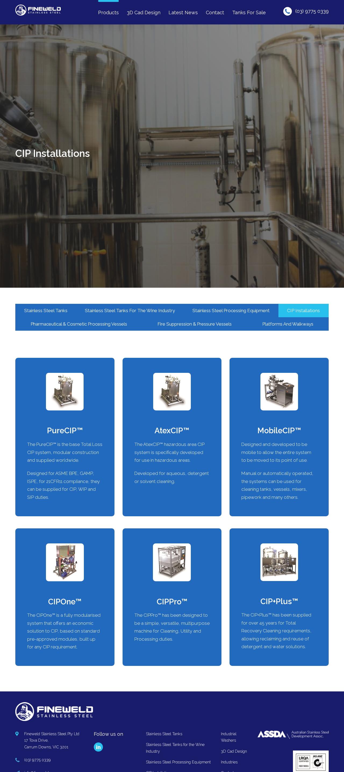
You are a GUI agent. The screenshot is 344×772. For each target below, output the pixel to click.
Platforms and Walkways (287, 324)
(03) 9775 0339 (312, 11)
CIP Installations (303, 310)
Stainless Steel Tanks (45, 310)
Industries (229, 762)
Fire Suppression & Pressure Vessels (194, 324)
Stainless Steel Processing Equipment (231, 310)
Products (108, 12)
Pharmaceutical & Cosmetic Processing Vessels (79, 324)
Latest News (183, 12)
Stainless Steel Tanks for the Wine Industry (130, 310)
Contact (215, 12)
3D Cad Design (143, 12)
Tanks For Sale (249, 12)
